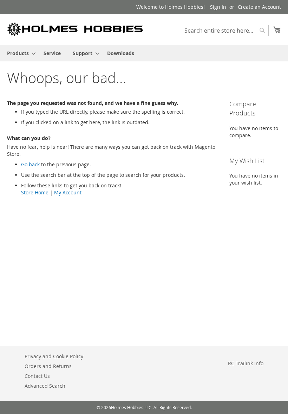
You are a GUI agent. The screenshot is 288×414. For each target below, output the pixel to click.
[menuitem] (19, 53)
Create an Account (259, 7)
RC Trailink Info (245, 363)
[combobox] (225, 30)
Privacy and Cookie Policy (54, 356)
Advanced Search (45, 385)
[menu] (144, 53)
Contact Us (37, 376)
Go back (30, 164)
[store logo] (75, 29)
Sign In (218, 7)
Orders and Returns (48, 366)
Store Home (34, 192)
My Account (67, 192)
